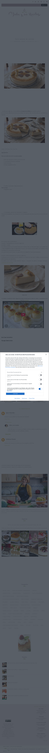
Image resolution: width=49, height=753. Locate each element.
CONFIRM (15, 393)
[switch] (40, 375)
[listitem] (24, 372)
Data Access (24, 398)
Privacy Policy (32, 398)
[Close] (46, 355)
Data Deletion (17, 398)
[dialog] (24, 376)
